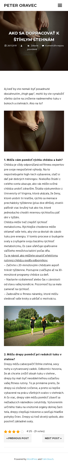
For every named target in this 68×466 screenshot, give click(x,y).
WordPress (32, 459)
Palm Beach (47, 459)
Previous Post (18, 438)
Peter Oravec (20, 5)
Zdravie (34, 46)
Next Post (52, 438)
